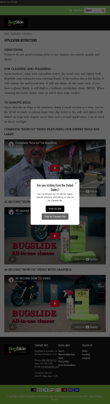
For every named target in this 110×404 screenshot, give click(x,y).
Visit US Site (55, 209)
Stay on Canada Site (55, 216)
